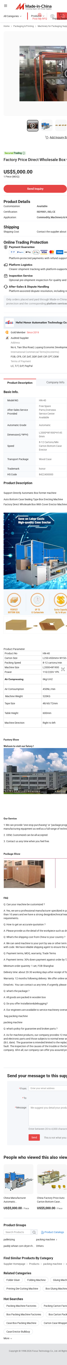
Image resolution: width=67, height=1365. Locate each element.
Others (40, 1246)
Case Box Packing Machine (21, 1323)
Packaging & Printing (23, 26)
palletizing (9, 1239)
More (7, 1338)
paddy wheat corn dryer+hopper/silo (24, 1246)
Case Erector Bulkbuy (18, 1331)
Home (6, 26)
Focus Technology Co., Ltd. (45, 1350)
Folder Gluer (13, 1280)
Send (34, 1137)
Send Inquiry (35, 188)
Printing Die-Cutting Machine (22, 1288)
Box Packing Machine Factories (23, 1314)
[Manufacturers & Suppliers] (33, 6)
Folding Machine (36, 1280)
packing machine (45, 1239)
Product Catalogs (54, 1232)
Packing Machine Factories (21, 1305)
